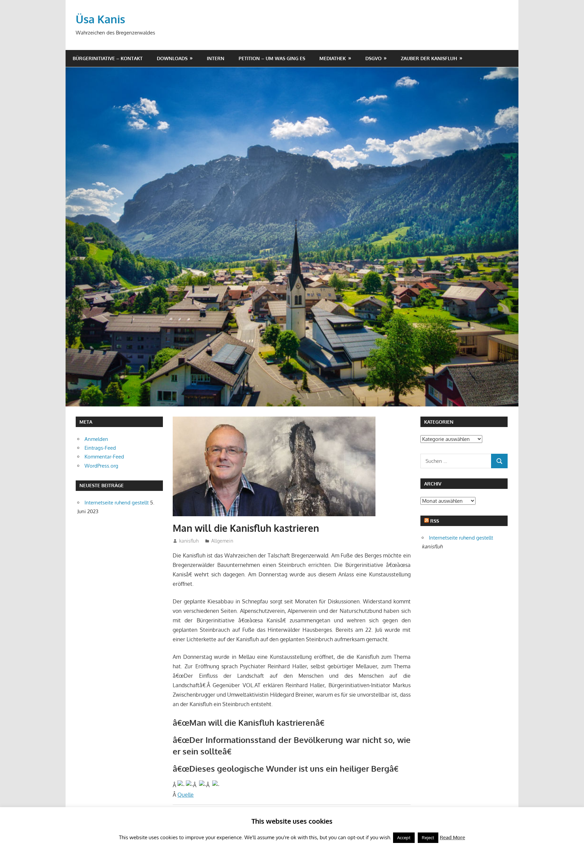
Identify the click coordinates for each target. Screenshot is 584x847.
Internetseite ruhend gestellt (116, 502)
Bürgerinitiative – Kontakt (108, 58)
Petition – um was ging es (272, 58)
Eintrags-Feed (100, 448)
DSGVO (373, 58)
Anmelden (96, 439)
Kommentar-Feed (104, 456)
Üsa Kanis (100, 19)
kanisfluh (189, 541)
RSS (434, 521)
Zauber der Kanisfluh (429, 58)
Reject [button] (428, 837)
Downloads (172, 58)
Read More (452, 837)
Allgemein (222, 541)
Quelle (185, 794)
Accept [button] (404, 837)
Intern (215, 58)
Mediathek (332, 58)
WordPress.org (101, 466)
